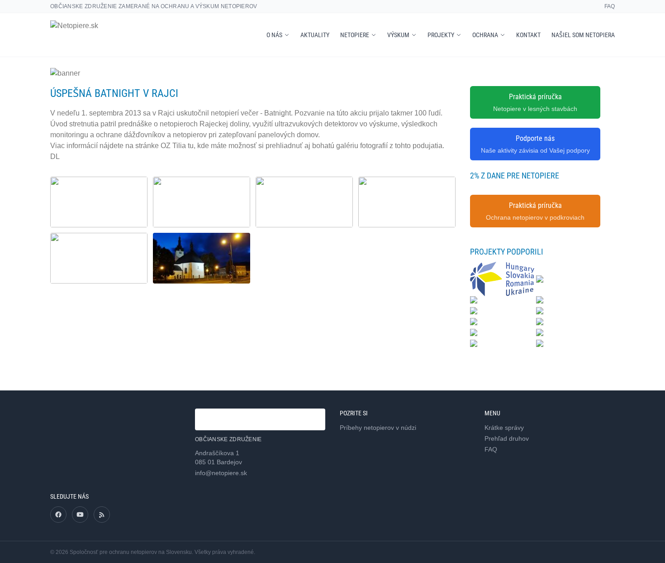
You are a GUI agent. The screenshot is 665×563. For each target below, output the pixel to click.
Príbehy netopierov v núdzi (378, 427)
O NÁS (274, 34)
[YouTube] (80, 514)
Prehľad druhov (506, 438)
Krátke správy (504, 427)
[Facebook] (58, 514)
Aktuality (314, 34)
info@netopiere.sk (221, 472)
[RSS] (102, 514)
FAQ (609, 6)
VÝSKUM (398, 34)
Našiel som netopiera (583, 34)
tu (191, 145)
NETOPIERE (354, 34)
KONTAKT (528, 34)
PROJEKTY (441, 34)
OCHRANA (485, 34)
